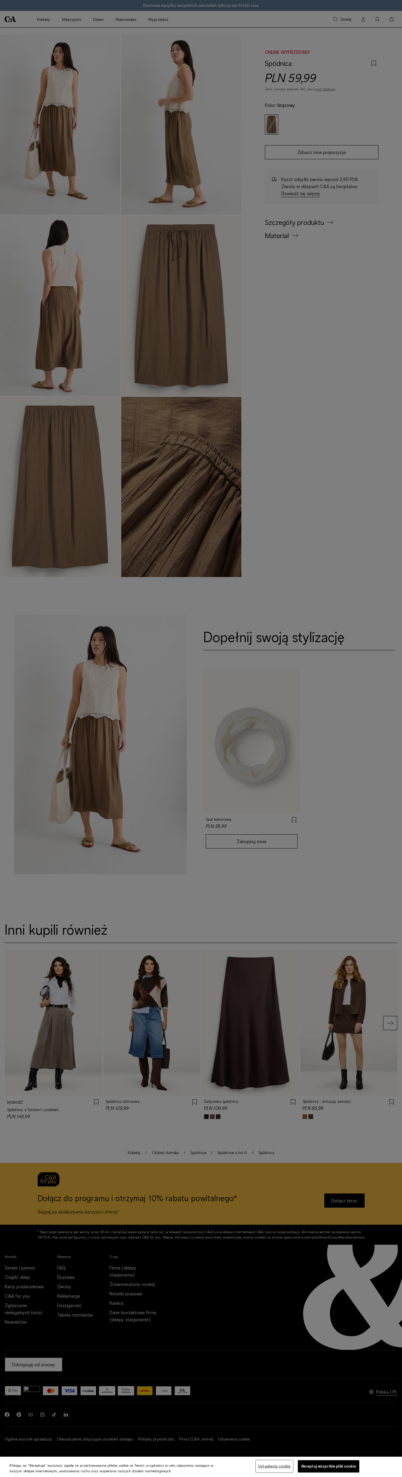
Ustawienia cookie (274, 1466)
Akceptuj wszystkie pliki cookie (328, 1466)
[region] (201, 1467)
